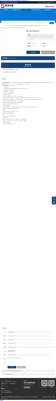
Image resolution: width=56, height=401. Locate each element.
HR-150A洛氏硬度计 (8, 374)
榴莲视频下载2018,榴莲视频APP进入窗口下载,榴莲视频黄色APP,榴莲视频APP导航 (14, 0)
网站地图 (1, 400)
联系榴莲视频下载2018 (50, 2)
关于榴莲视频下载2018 (16, 9)
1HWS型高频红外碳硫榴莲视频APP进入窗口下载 (13, 370)
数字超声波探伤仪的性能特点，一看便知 (10, 69)
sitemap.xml (5, 398)
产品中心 (26, 9)
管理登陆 (53, 396)
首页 (7, 27)
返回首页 (39, 2)
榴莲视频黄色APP (48, 9)
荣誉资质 (2, 385)
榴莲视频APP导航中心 (36, 9)
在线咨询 (27, 387)
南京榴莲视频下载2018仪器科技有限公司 (11, 2)
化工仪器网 (49, 396)
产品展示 (14, 381)
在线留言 (43, 2)
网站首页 (6, 9)
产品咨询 (33, 52)
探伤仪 (13, 27)
